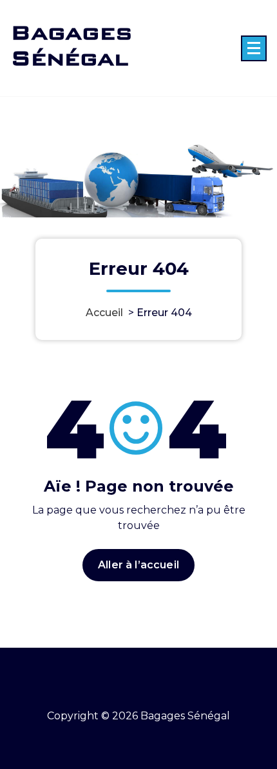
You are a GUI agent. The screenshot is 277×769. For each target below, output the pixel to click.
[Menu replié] (254, 48)
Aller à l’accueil (138, 565)
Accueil (104, 312)
